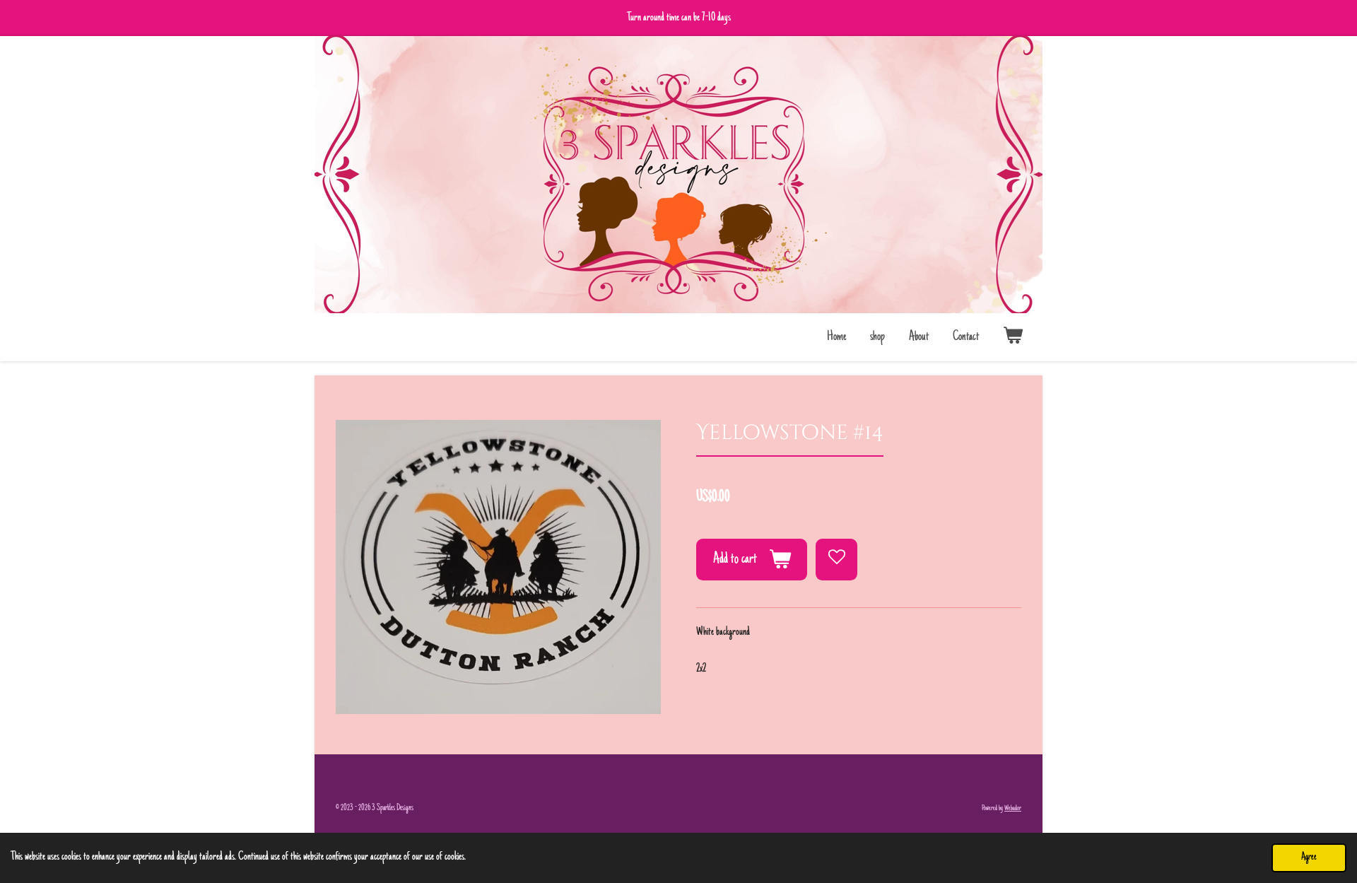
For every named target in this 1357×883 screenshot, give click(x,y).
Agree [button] (1309, 857)
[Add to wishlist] (836, 559)
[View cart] (1013, 337)
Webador (1012, 808)
